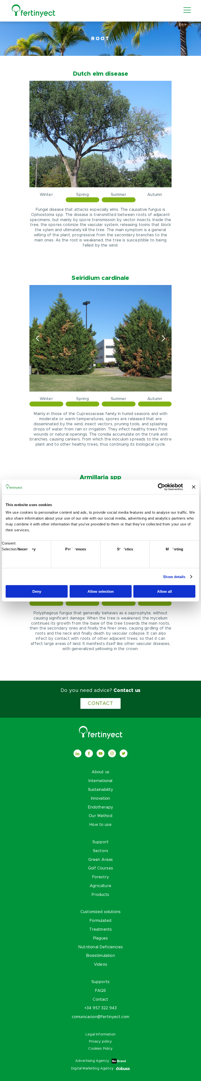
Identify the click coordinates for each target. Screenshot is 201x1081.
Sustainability (100, 790)
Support (100, 842)
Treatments (100, 929)
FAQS (100, 991)
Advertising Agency (92, 1061)
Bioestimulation (100, 956)
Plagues (100, 938)
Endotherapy (100, 807)
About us (100, 772)
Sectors (100, 851)
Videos (100, 964)
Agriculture (100, 886)
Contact (100, 703)
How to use (100, 825)
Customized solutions (100, 912)
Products (100, 895)
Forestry (100, 877)
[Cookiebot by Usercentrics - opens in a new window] (161, 486)
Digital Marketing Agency (92, 1068)
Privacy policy (100, 1041)
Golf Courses (100, 868)
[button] (163, 134)
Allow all (164, 591)
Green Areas (100, 860)
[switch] (76, 558)
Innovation (100, 798)
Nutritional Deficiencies (100, 947)
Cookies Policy (100, 1048)
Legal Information (100, 1034)
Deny (36, 591)
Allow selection (101, 591)
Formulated (101, 921)
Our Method (100, 816)
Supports (100, 982)
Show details (174, 576)
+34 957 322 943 (100, 1008)
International (100, 781)
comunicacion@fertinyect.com (100, 1017)
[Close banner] (193, 486)
